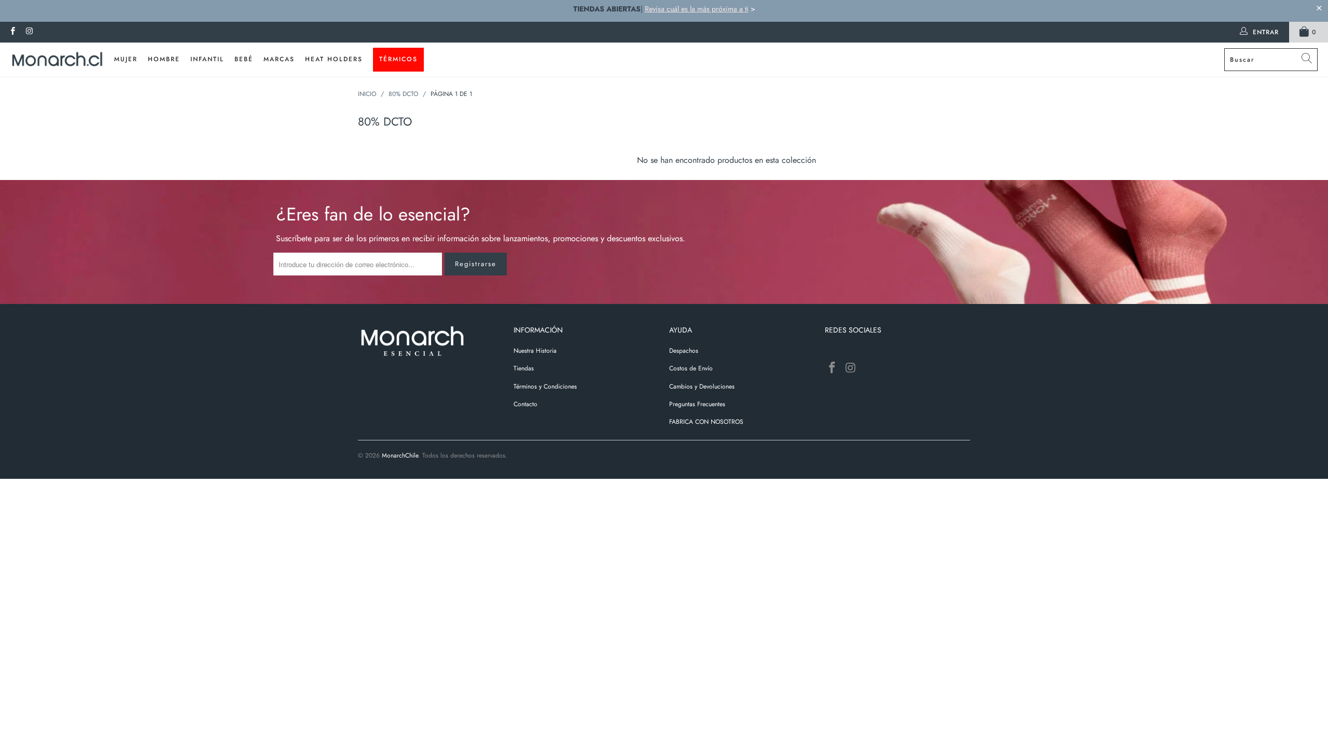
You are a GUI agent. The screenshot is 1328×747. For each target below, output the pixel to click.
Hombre (164, 59)
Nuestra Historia (535, 350)
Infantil (207, 59)
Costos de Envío (691, 368)
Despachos (683, 350)
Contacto (525, 404)
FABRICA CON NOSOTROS (706, 421)
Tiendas (524, 368)
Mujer (125, 59)
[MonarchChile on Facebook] (12, 32)
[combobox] (1271, 59)
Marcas (279, 59)
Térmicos (398, 59)
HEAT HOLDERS (334, 59)
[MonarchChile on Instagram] (28, 32)
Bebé (243, 59)
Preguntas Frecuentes (697, 404)
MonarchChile (400, 455)
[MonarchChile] (57, 59)
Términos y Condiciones (545, 386)
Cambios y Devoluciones (702, 386)
